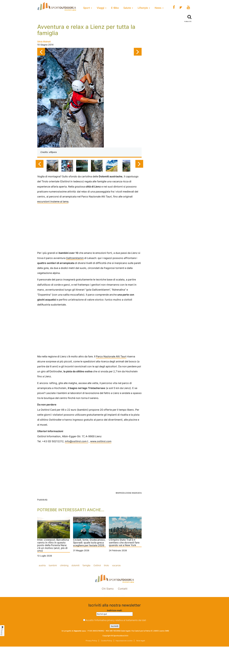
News (158, 7)
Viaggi (101, 7)
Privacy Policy (91, 641)
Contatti (122, 588)
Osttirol (97, 565)
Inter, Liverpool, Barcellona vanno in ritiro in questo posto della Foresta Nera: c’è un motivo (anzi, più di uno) (53, 545)
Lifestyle (143, 7)
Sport (87, 7)
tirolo (106, 565)
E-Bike (115, 7)
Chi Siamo (108, 588)
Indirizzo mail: (114, 610)
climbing (64, 565)
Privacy (1, 631)
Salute (127, 7)
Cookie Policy (106, 641)
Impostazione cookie (114, 595)
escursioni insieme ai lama (52, 201)
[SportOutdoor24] (114, 578)
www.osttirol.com (100, 441)
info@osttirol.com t (76, 441)
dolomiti (75, 565)
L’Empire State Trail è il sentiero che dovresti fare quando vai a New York (124, 542)
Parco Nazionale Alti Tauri (111, 356)
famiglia (86, 565)
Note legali (140, 641)
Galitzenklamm (75, 258)
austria (42, 565)
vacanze (116, 565)
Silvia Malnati (44, 41)
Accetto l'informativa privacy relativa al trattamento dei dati (116, 620)
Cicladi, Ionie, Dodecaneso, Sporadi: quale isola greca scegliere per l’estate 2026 (89, 542)
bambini (53, 565)
